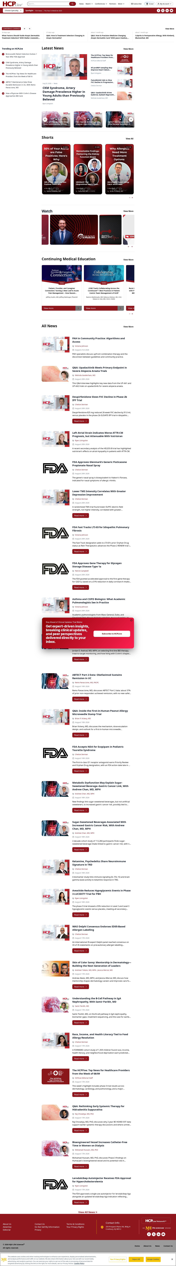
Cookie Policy (79, 1263)
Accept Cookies (153, 1259)
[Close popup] (131, 620)
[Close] (172, 1259)
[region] (88, 1259)
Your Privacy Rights (117, 1259)
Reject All (136, 1259)
